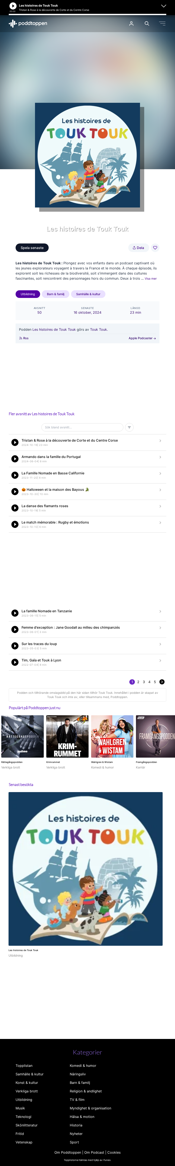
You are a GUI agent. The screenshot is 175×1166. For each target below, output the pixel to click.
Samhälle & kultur (88, 294)
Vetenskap (24, 1142)
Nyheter (76, 1134)
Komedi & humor (83, 1065)
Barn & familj (55, 294)
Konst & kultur (27, 1082)
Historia (76, 1125)
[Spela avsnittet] (15, 442)
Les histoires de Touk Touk (54, 329)
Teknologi (23, 1116)
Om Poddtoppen (67, 1152)
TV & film (77, 1099)
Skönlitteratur (27, 1125)
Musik (20, 1108)
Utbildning (28, 294)
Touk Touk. (99, 329)
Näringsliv (78, 1074)
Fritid (20, 1134)
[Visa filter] (129, 427)
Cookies (114, 1152)
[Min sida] (131, 23)
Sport (74, 1142)
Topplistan (24, 1065)
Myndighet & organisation (90, 1108)
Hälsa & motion (82, 1116)
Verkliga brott (27, 1091)
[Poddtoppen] (28, 24)
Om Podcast (94, 1152)
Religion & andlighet (86, 1091)
